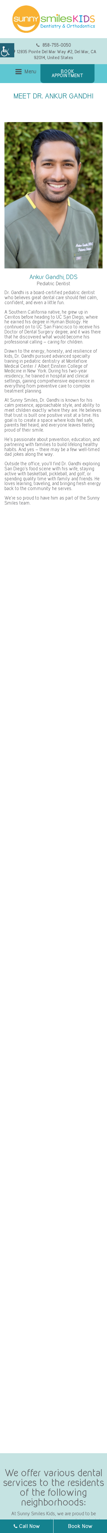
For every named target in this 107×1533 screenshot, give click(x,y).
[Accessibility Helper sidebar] (7, 50)
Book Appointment (67, 73)
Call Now (29, 1526)
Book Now (80, 1526)
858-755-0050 (57, 45)
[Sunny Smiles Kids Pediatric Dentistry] (53, 19)
